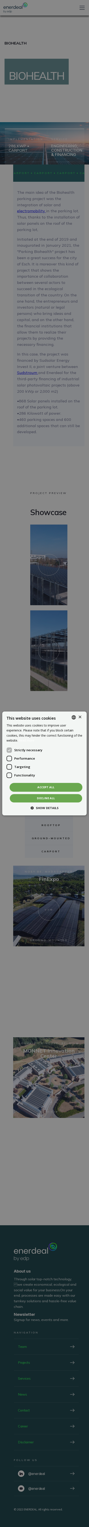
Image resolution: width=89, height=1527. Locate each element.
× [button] (79, 717)
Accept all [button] (45, 787)
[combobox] (74, 717)
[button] (45, 808)
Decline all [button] (46, 798)
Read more (26, 740)
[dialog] (44, 763)
